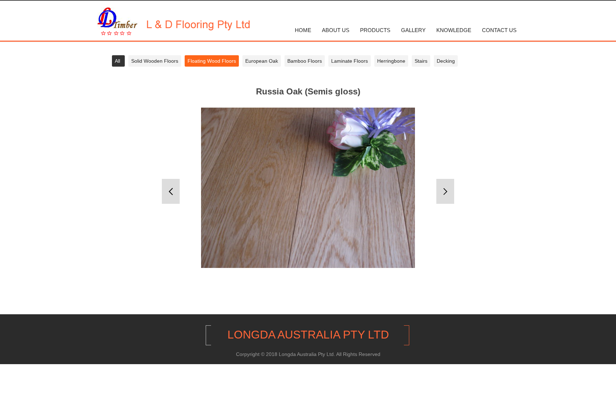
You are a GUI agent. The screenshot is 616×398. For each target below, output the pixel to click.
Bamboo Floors (304, 61)
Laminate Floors (349, 61)
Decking (446, 61)
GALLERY (413, 30)
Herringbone (391, 61)
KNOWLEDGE (453, 30)
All (117, 61)
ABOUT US (335, 30)
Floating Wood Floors (212, 61)
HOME (303, 30)
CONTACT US (499, 30)
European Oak (261, 61)
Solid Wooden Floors (154, 61)
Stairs (421, 61)
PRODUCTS (375, 30)
